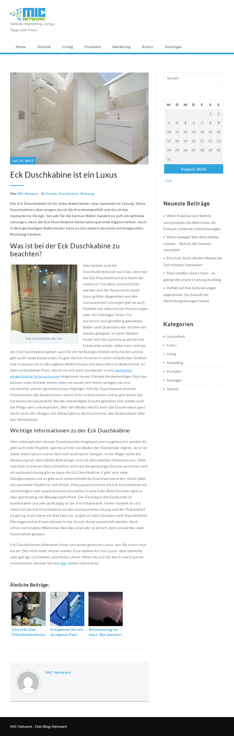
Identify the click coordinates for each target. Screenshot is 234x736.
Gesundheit (176, 336)
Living (67, 47)
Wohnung (87, 193)
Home (21, 47)
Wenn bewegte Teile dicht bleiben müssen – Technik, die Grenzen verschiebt (191, 243)
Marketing (121, 47)
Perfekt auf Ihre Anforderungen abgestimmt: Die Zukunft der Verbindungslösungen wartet (189, 294)
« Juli (168, 180)
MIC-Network (28, 193)
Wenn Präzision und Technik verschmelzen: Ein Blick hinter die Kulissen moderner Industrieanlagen (192, 222)
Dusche (51, 193)
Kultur (148, 47)
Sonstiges (173, 47)
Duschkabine (68, 193)
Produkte (93, 47)
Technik (44, 47)
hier (63, 563)
